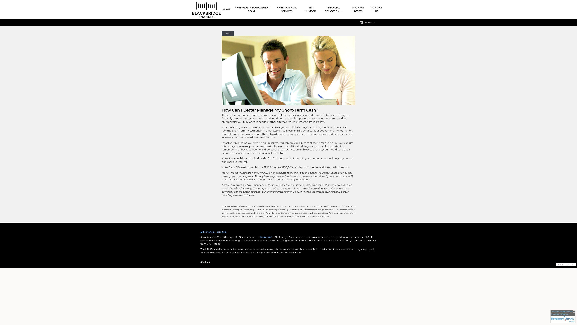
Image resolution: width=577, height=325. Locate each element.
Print (228, 33)
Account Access (358, 9)
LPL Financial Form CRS (213, 232)
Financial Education (332, 9)
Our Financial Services (287, 9)
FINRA (263, 237)
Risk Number (310, 9)
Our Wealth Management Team (252, 9)
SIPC (269, 237)
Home (226, 9)
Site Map (205, 262)
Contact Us (376, 9)
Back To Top (564, 264)
